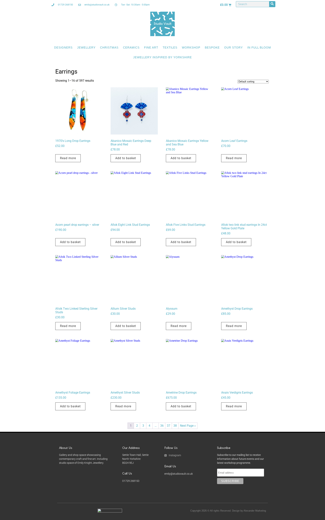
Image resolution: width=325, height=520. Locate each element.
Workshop (191, 47)
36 (162, 425)
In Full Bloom (259, 47)
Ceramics (131, 47)
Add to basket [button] (125, 158)
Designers (63, 47)
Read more (68, 158)
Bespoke (212, 47)
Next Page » (188, 425)
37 (168, 425)
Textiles (170, 47)
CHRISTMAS (109, 47)
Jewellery (86, 47)
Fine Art (151, 47)
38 (175, 425)
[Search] (272, 4)
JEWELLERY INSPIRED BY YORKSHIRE (162, 57)
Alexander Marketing (255, 510)
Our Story (233, 47)
